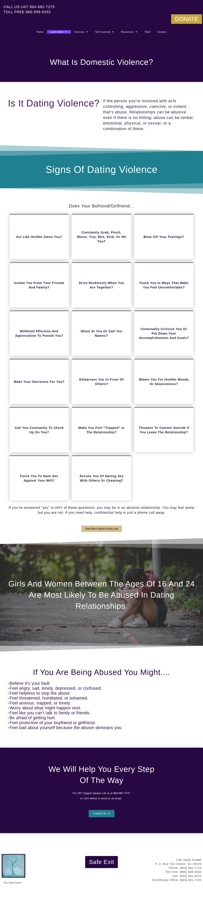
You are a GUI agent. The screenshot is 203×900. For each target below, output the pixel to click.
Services (79, 31)
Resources (127, 31)
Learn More (57, 31)
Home (40, 31)
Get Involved (102, 31)
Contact (162, 31)
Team (147, 31)
